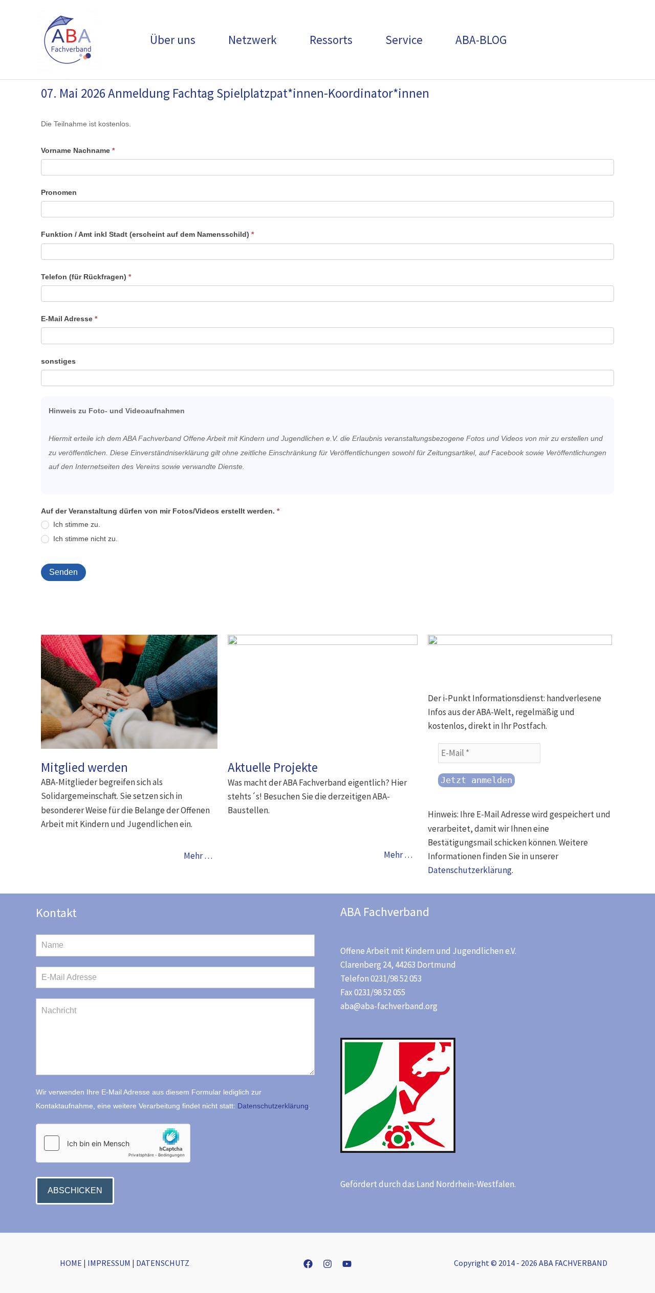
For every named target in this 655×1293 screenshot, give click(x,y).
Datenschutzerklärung (470, 870)
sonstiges (58, 361)
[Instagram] (327, 1263)
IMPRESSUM (109, 1263)
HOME (71, 1263)
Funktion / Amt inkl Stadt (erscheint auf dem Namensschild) (147, 234)
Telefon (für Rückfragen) (86, 277)
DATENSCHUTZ (162, 1263)
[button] (200, 40)
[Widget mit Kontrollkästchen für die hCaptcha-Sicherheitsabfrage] (113, 1143)
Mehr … (198, 855)
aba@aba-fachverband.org (389, 1006)
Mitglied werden (84, 767)
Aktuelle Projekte (273, 767)
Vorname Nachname (78, 150)
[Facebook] (308, 1263)
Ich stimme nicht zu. (84, 538)
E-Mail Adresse (69, 319)
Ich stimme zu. (75, 524)
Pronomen (59, 192)
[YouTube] (347, 1263)
